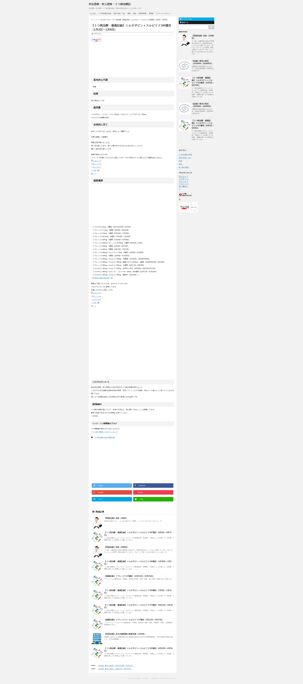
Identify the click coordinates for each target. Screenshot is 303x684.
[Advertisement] (132, 59)
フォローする (186, 19)
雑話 (134, 13)
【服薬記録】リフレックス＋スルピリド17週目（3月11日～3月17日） (134, 620)
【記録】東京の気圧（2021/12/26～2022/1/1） (116, 666)
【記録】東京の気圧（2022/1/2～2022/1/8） (115, 669)
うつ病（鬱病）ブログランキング (105, 432)
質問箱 (151, 13)
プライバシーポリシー (163, 13)
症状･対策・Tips (119, 13)
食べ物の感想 (184, 167)
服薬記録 (111, 437)
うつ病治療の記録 (105, 13)
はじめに (93, 13)
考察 (129, 13)
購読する (184, 22)
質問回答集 (142, 13)
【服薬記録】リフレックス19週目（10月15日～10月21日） (129, 576)
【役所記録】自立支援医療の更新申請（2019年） (125, 634)
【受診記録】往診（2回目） (116, 518)
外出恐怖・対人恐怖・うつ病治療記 (110, 4)
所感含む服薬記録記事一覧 (103, 278)
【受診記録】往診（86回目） (116, 547)
